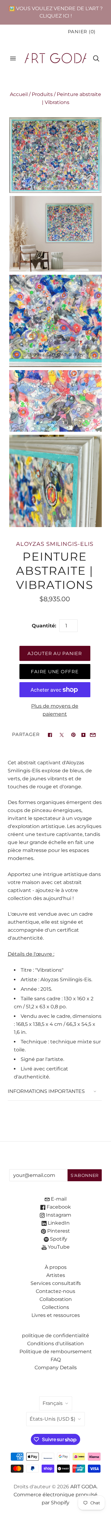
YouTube (58, 1247)
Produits (42, 94)
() (82, 31)
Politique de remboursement (55, 1351)
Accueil (19, 94)
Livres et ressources (55, 1315)
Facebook (58, 1207)
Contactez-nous (55, 1291)
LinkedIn (58, 1223)
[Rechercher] (96, 58)
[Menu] (13, 58)
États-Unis (52, 1419)
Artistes (55, 1275)
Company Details (56, 1367)
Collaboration (55, 1299)
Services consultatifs (56, 1283)
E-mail (58, 1199)
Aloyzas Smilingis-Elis (54, 543)
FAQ (56, 1359)
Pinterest (58, 1231)
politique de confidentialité (55, 1335)
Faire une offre (54, 671)
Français (53, 1403)
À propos (56, 1267)
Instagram (58, 1215)
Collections (55, 1307)
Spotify (58, 1239)
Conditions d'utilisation (55, 1343)
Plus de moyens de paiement (54, 710)
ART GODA (83, 1487)
